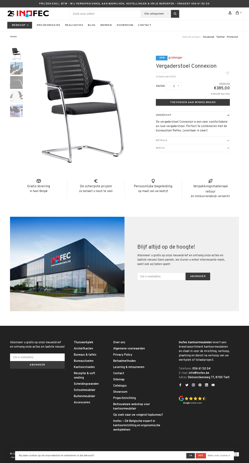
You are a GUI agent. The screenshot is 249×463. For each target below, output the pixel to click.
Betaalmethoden (124, 361)
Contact (144, 25)
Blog (92, 25)
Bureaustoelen (84, 361)
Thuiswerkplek (83, 342)
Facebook (208, 37)
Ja (190, 455)
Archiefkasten (83, 349)
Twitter (220, 37)
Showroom (125, 25)
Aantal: (160, 86)
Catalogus (120, 386)
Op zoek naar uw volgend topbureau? (138, 415)
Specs (160, 148)
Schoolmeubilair (84, 390)
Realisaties (74, 25)
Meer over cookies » (219, 455)
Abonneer (198, 276)
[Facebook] (180, 385)
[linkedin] (206, 385)
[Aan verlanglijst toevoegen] (227, 74)
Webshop (19, 25)
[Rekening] (230, 13)
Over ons (119, 342)
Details (161, 140)
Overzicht (164, 115)
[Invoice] (235, 456)
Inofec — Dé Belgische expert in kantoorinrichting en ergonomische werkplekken (136, 425)
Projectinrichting (124, 398)
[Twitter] (186, 385)
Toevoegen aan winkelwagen (193, 102)
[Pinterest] (200, 385)
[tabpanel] (82, 106)
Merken (106, 25)
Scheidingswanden (86, 384)
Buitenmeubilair (84, 396)
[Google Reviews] (192, 403)
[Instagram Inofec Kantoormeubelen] (193, 385)
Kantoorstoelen (84, 367)
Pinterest (232, 37)
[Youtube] (213, 385)
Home (13, 36)
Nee (201, 455)
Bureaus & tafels (85, 355)
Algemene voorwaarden (129, 349)
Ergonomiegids (48, 25)
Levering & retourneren (128, 367)
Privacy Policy (122, 355)
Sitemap (118, 379)
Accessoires (82, 402)
